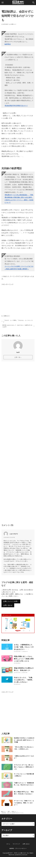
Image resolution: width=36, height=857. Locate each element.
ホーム (8, 844)
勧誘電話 (8, 44)
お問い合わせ (7, 605)
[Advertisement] (15, 297)
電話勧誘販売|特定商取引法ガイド (16, 105)
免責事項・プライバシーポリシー (18, 848)
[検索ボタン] (33, 2)
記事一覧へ (18, 357)
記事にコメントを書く (10, 601)
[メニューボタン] (2, 2)
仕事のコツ (13, 24)
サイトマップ (16, 844)
